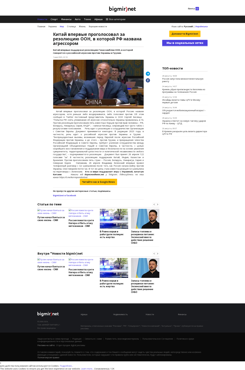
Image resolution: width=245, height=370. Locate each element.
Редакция (76, 338)
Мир (62, 26)
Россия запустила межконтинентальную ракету (182, 80)
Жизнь (82, 26)
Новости (42, 19)
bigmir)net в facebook (64, 195)
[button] (154, 204)
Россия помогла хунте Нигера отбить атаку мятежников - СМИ (81, 223)
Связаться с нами (93, 338)
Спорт (54, 19)
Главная (41, 26)
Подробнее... (66, 365)
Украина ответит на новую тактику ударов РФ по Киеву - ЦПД (184, 122)
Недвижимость (120, 314)
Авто (78, 19)
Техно (87, 19)
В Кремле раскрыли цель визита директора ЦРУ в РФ (184, 132)
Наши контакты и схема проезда (53, 338)
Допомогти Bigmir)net (185, 33)
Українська (201, 26)
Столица (71, 26)
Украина (52, 26)
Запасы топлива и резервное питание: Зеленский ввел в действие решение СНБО (142, 237)
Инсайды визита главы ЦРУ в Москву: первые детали (181, 101)
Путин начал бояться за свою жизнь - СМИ (51, 219)
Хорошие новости (98, 26)
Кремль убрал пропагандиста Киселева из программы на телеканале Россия (183, 90)
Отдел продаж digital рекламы (70, 345)
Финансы (66, 19)
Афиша (98, 19)
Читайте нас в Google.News (98, 181)
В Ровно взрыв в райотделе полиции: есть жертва (112, 234)
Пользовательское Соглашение (157, 338)
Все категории (117, 19)
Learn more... (87, 368)
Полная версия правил (48, 357)
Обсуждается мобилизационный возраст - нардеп (184, 111)
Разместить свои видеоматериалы (122, 338)
